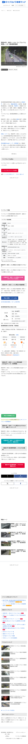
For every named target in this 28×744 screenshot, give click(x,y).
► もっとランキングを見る (7, 710)
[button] (24, 5)
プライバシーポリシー (20, 732)
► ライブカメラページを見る (10, 170)
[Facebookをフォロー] (20, 483)
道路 (16, 69)
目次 (13, 153)
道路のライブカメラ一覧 (8, 633)
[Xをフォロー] (7, 483)
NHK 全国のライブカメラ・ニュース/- (11, 618)
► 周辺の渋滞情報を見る (9, 415)
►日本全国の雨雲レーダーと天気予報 (10, 302)
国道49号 (11, 69)
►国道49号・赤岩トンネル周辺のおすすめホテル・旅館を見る (13, 441)
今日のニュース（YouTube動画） (10, 637)
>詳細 (17, 334)
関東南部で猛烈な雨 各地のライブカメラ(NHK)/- (14, 628)
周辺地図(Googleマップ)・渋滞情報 (9, 143)
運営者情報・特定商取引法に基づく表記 (7, 733)
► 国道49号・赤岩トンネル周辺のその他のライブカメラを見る (13, 278)
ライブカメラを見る (19, 62)
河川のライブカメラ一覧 (8, 631)
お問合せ (7, 736)
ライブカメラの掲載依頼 (20, 736)
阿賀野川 (16, 106)
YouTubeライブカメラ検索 (9, 635)
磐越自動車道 (14, 104)
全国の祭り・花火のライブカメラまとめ (12, 613)
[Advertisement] (14, 26)
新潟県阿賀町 (5, 69)
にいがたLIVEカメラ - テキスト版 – (13, 174)
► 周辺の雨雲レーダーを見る (10, 298)
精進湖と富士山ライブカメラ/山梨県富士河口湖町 (14, 620)
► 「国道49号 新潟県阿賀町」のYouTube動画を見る (13, 465)
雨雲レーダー (4, 134)
